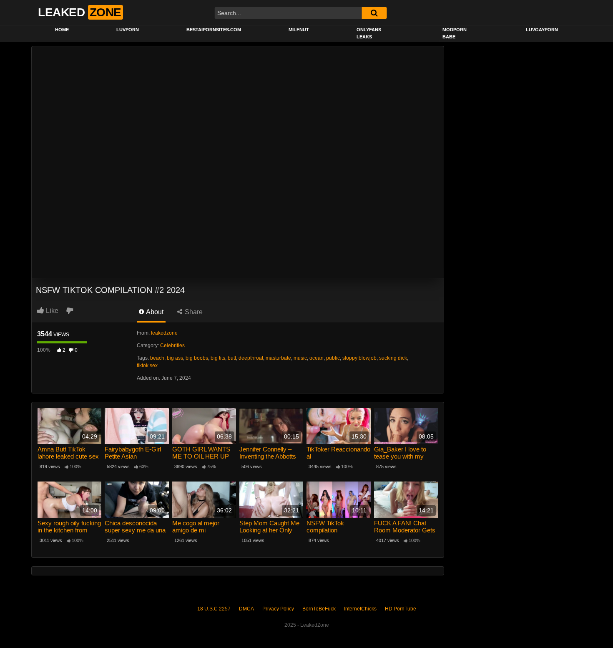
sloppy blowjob (359, 358)
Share (193, 311)
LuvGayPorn (542, 29)
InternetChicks (360, 609)
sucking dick (393, 358)
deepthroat (251, 358)
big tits (218, 358)
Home (62, 29)
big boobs (197, 358)
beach (157, 358)
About (154, 311)
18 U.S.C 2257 (214, 609)
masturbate (278, 358)
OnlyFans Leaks (369, 33)
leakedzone (164, 333)
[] (374, 13)
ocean (316, 358)
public (333, 358)
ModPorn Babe (454, 33)
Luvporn (127, 29)
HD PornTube (400, 609)
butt (232, 358)
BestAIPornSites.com (213, 29)
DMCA (246, 609)
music (300, 358)
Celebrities (172, 345)
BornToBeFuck (319, 609)
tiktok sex (147, 365)
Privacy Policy (278, 609)
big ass (175, 358)
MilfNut (299, 29)
